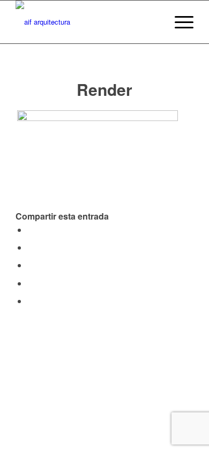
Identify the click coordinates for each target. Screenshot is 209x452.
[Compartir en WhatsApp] (30, 264)
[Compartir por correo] (30, 300)
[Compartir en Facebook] (30, 229)
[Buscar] (153, 22)
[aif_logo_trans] (87, 22)
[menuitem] (153, 22)
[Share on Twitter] (30, 247)
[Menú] (178, 22)
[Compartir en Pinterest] (30, 283)
